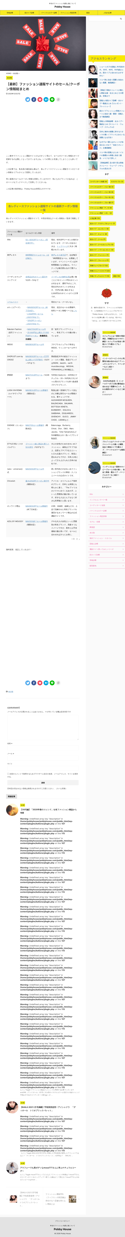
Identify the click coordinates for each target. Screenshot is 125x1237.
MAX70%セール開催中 (35, 425)
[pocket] (39, 99)
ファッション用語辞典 (68, 13)
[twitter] (27, 99)
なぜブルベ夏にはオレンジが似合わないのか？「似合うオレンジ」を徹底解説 (111, 145)
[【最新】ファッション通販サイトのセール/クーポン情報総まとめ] (46, 99)
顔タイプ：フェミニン (99, 255)
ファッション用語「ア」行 (101, 208)
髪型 (88, 13)
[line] (52, 99)
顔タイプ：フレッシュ (99, 260)
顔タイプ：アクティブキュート (102, 223)
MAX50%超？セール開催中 (37, 521)
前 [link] (74, 539)
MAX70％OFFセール (34, 375)
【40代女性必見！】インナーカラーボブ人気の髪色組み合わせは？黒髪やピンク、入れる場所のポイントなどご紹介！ (113, 386)
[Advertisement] (26, 124)
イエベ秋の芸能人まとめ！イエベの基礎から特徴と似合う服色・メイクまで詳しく (111, 155)
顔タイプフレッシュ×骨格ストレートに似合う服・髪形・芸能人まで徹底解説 (112, 114)
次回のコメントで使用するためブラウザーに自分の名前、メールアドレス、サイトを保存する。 (42, 775)
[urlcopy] (58, 99)
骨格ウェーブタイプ (99, 265)
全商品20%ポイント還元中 (36, 277)
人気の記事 (108, 13)
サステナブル (117, 182)
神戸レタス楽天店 (58, 255)
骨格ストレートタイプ (100, 271)
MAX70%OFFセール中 (36, 329)
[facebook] (33, 99)
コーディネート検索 (98, 182)
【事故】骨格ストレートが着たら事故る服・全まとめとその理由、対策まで (111, 93)
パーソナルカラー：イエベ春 (101, 187)
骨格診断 (10, 13)
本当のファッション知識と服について (62, 1226)
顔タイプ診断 (29, 13)
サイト (9, 764)
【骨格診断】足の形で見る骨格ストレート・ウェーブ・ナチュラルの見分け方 (111, 166)
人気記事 (95, 218)
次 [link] (77, 539)
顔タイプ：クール (97, 239)
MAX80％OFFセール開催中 (37, 390)
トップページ (62, 246)
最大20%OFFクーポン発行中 (37, 481)
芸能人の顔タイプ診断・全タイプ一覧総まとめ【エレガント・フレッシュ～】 (111, 103)
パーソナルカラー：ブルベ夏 (101, 203)
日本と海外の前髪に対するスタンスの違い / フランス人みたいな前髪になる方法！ (112, 134)
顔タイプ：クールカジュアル (101, 244)
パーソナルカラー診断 (49, 13)
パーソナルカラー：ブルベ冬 (101, 197)
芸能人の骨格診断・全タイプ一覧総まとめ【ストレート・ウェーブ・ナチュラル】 (111, 124)
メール (10, 753)
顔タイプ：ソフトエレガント (101, 250)
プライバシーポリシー (62, 1221)
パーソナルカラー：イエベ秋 (101, 192)
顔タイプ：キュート (98, 234)
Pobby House (62, 6)
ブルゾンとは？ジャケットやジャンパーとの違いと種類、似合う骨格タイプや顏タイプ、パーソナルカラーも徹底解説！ (113, 447)
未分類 (10, 692)
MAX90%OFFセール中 (35, 344)
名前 (9, 743)
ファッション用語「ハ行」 (101, 213)
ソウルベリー (12, 302)
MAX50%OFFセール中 (35, 469)
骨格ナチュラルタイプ (99, 276)
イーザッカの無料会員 (60, 277)
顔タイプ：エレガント (99, 229)
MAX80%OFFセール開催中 (37, 506)
